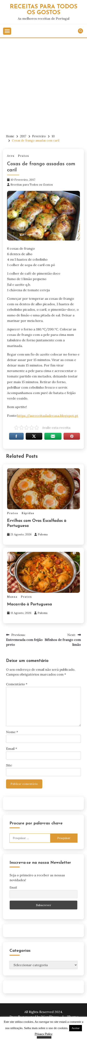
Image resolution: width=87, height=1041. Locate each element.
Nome (12, 732)
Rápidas (28, 513)
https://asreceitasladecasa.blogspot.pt (47, 416)
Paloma (43, 534)
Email (11, 749)
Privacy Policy (43, 1034)
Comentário (16, 684)
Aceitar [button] (76, 1028)
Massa (12, 596)
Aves (11, 156)
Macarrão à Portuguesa (29, 604)
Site (9, 765)
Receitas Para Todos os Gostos (43, 10)
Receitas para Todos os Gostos (32, 184)
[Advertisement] (43, 83)
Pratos (23, 156)
